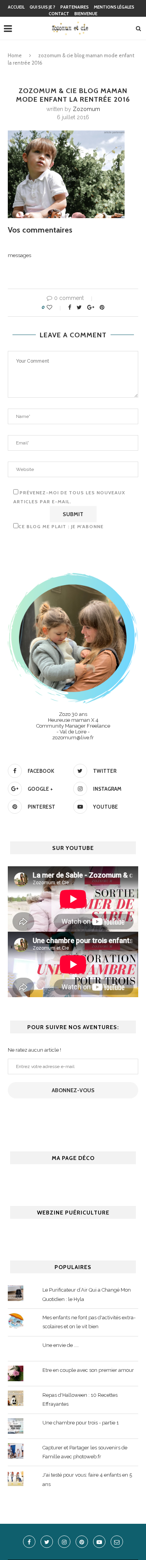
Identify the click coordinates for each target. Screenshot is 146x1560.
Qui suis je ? (42, 7)
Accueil (16, 7)
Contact (59, 13)
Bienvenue (85, 13)
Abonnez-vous (73, 1090)
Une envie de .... (60, 1345)
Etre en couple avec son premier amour (88, 1370)
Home (15, 55)
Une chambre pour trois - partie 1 (80, 1423)
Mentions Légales (114, 7)
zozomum (86, 109)
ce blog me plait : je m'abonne (61, 526)
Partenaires (74, 7)
